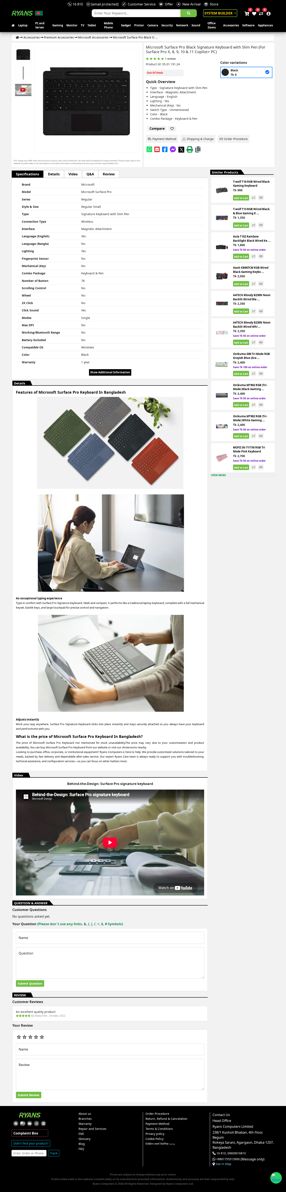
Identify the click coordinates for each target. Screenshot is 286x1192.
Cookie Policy (155, 1138)
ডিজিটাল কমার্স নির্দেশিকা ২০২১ (160, 1143)
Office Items (211, 25)
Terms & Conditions (159, 1128)
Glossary (84, 1138)
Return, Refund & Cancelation (166, 1118)
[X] (181, 149)
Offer (168, 4)
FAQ (81, 1148)
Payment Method (157, 1123)
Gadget (126, 25)
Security (167, 25)
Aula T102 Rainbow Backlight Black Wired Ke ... (252, 239)
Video (73, 174)
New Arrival (191, 4)
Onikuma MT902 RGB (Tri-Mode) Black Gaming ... (250, 387)
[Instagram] (36, 1123)
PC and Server (39, 25)
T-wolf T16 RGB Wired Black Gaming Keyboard (251, 184)
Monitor (71, 25)
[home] (14, 25)
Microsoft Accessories (93, 37)
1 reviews (170, 58)
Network (182, 25)
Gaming (57, 25)
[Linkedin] (43, 1123)
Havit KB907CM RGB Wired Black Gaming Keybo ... (250, 270)
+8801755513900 (228, 1159)
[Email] (157, 149)
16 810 (77, 4)
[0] (260, 13)
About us (85, 1113)
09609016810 (236, 1153)
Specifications (27, 174)
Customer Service (141, 4)
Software (248, 25)
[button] (198, 149)
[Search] (188, 13)
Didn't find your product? (30, 1143)
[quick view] (261, 197)
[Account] (267, 13)
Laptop (22, 25)
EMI (81, 1133)
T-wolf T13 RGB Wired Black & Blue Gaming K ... (251, 211)
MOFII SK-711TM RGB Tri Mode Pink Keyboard (249, 449)
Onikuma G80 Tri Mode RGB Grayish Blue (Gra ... (251, 356)
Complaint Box (25, 1133)
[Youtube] (29, 1123)
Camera (152, 25)
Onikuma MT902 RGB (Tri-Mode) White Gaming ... (250, 418)
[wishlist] (253, 13)
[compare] (253, 197)
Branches (85, 1118)
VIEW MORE (218, 475)
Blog (82, 1143)
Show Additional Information (110, 372)
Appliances (265, 25)
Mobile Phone (108, 25)
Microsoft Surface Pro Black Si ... (135, 37)
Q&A (90, 174)
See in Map (223, 1163)
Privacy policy (155, 1133)
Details (54, 174)
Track (53, 1153)
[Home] (17, 37)
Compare (157, 128)
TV (82, 25)
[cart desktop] (246, 13)
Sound (196, 25)
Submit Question (30, 983)
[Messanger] (173, 149)
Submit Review (28, 1095)
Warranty (85, 1123)
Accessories (231, 25)
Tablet (92, 25)
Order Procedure (157, 1113)
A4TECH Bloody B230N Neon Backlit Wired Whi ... (252, 325)
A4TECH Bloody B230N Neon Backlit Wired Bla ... (252, 297)
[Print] (190, 149)
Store (213, 4)
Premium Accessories (59, 37)
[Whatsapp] (149, 149)
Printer (139, 25)
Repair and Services (92, 1128)
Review (109, 174)
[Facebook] (164, 149)
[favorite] (172, 128)
